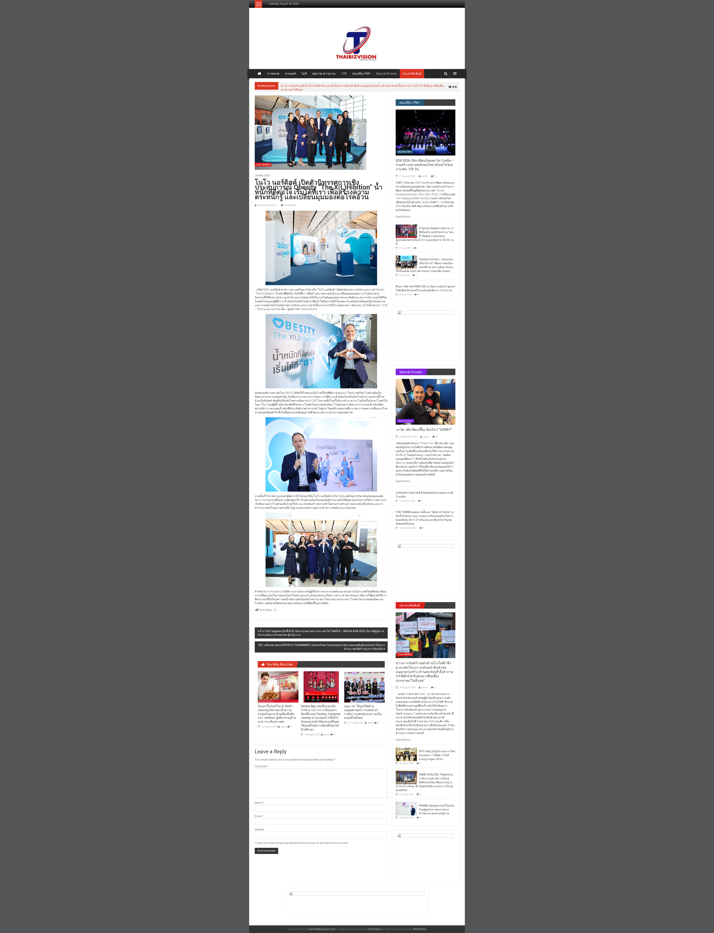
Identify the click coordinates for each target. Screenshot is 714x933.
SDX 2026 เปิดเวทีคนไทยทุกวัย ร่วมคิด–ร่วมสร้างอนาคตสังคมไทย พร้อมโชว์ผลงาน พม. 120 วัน (424, 162)
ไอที (304, 73)
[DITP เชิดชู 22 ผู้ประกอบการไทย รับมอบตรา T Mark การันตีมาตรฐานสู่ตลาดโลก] (406, 752)
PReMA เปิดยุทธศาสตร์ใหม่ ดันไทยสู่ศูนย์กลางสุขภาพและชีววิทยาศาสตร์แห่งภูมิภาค (436, 807)
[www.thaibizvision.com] (357, 42)
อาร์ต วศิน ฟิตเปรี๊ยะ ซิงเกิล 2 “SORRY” (424, 427)
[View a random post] (454, 74)
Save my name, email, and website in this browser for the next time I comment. (303, 840)
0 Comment (290, 203)
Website (259, 827)
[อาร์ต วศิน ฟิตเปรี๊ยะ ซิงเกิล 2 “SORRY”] (425, 399)
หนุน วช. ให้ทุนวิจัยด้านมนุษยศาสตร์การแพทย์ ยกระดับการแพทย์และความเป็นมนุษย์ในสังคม (363, 709)
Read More (402, 214)
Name (259, 800)
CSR (344, 73)
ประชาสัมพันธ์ (412, 73)
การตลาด (273, 73)
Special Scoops (386, 73)
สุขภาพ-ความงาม (324, 73)
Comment (261, 764)
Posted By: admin (266, 203)
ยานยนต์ (290, 73)
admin (284, 724)
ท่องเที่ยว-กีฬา (361, 73)
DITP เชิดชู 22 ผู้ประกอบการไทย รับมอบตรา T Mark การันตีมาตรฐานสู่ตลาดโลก (326, 85)
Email (259, 814)
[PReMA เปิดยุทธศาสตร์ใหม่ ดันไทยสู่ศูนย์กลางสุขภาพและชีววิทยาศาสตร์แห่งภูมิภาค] (406, 806)
